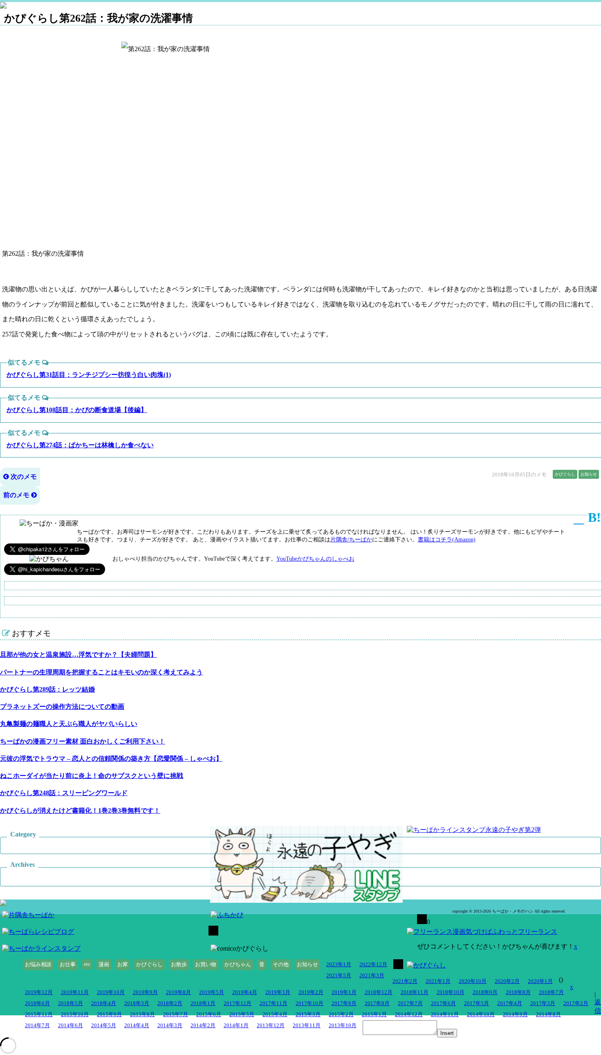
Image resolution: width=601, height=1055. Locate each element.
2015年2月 (341, 1014)
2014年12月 (409, 1014)
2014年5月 (103, 1025)
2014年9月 (515, 1014)
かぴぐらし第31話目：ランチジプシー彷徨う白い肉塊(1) (89, 374)
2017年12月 (237, 1003)
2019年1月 (344, 992)
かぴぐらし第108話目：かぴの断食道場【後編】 (77, 409)
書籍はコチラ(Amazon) (446, 539)
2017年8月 (377, 1003)
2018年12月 (378, 992)
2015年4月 (274, 1014)
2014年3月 (169, 1025)
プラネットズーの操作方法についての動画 (62, 706)
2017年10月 (309, 1003)
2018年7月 (551, 992)
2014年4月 (136, 1025)
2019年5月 (211, 992)
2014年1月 (236, 1025)
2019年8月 (178, 992)
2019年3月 (277, 992)
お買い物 (205, 964)
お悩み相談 (38, 964)
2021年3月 (371, 975)
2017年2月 (575, 1003)
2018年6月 (37, 1003)
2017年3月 (542, 1003)
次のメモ (23, 476)
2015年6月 (208, 1014)
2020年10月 (473, 981)
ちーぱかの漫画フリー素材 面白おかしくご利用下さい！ (82, 741)
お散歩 (179, 964)
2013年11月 (307, 1025)
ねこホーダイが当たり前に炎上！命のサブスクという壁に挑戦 (91, 775)
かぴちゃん (237, 964)
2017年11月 (273, 1003)
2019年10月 (111, 992)
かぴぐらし (565, 474)
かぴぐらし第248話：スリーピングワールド (64, 792)
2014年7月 (37, 1025)
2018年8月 (518, 992)
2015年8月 (142, 1014)
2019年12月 (39, 992)
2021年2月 (404, 981)
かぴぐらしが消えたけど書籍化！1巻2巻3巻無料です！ (80, 810)
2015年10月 (75, 1014)
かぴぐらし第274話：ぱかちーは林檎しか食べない (80, 445)
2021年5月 (338, 975)
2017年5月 (476, 1003)
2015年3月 (308, 1014)
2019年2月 (310, 992)
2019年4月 (244, 992)
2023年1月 (338, 964)
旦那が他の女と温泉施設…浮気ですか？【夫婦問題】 (78, 654)
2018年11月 (414, 992)
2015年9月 (109, 1014)
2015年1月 (374, 1014)
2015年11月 (39, 1014)
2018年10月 (450, 992)
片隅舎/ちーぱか (351, 539)
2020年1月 (540, 981)
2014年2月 (203, 1025)
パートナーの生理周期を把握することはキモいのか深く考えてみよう (101, 672)
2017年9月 (344, 1003)
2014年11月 (445, 1014)
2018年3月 (136, 1003)
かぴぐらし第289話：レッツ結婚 (47, 689)
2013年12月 (271, 1025)
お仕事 (68, 964)
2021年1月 (438, 981)
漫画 (104, 964)
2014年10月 (481, 1014)
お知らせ (589, 474)
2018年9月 (485, 992)
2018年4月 (103, 1003)
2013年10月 (343, 1025)
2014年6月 (70, 1025)
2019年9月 (145, 992)
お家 (122, 964)
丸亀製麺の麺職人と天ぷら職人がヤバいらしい (68, 723)
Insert (447, 1033)
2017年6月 (443, 1003)
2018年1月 (203, 1003)
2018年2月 (169, 1003)
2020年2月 (507, 981)
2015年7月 (175, 1014)
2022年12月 (373, 964)
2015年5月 (241, 1014)
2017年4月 (509, 1003)
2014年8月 (548, 1014)
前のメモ (17, 494)
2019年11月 (75, 992)
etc (87, 964)
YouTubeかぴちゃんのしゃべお (315, 558)
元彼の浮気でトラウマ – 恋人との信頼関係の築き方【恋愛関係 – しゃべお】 (111, 758)
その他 (281, 964)
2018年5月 (70, 1003)
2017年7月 (410, 1003)
